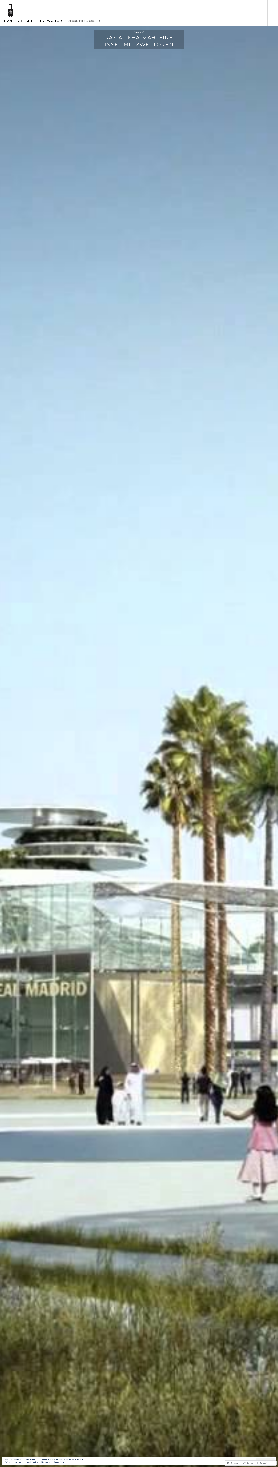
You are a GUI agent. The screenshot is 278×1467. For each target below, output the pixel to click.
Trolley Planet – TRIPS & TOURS (35, 21)
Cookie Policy (59, 1462)
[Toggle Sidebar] (272, 13)
